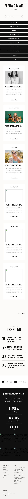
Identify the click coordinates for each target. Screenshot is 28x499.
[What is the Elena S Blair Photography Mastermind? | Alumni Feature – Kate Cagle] (14, 195)
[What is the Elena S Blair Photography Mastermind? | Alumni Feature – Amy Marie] (14, 156)
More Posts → (22, 313)
